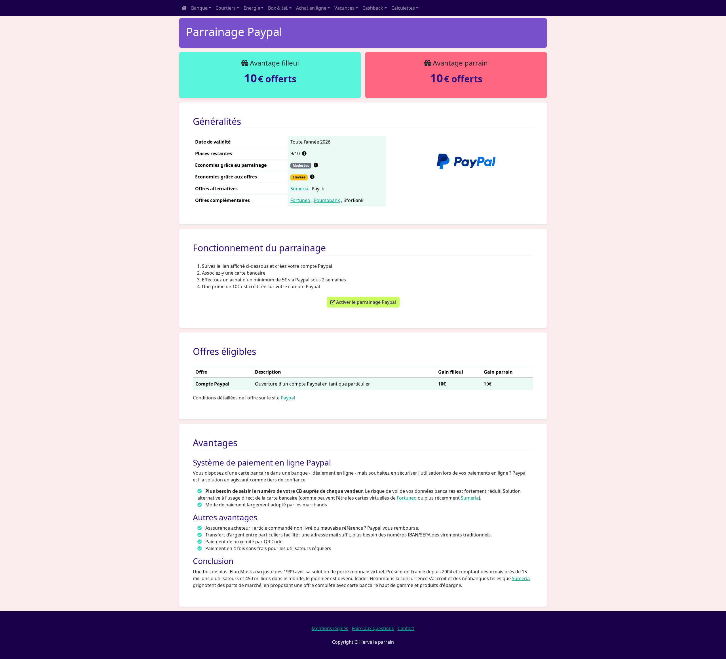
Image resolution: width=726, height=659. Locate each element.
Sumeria (299, 189)
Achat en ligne (311, 8)
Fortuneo (300, 200)
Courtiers (226, 8)
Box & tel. (278, 8)
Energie (252, 8)
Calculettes (403, 8)
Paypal (288, 398)
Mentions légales (330, 628)
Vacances (344, 8)
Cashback (372, 8)
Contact (406, 628)
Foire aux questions (373, 628)
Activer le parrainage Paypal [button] (365, 302)
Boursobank (327, 200)
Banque (199, 8)
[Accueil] (184, 8)
